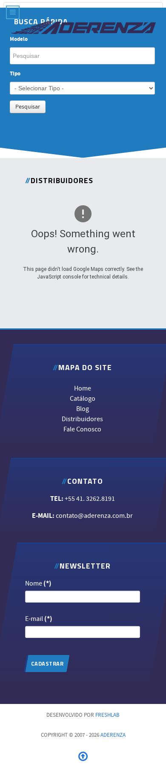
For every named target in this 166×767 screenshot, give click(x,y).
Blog (82, 409)
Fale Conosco (83, 429)
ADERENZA (113, 735)
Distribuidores (82, 419)
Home (82, 388)
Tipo (15, 74)
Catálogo (82, 398)
